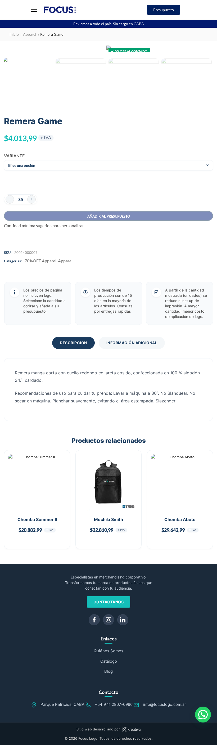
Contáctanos (108, 602)
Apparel (29, 34)
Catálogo (108, 661)
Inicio (14, 34)
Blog (108, 671)
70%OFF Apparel (40, 260)
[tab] (73, 343)
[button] (34, 10)
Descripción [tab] (73, 342)
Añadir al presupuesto (108, 216)
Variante (12, 155)
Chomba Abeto (180, 519)
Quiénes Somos (108, 650)
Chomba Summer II (37, 519)
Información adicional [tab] (131, 342)
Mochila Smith (108, 519)
